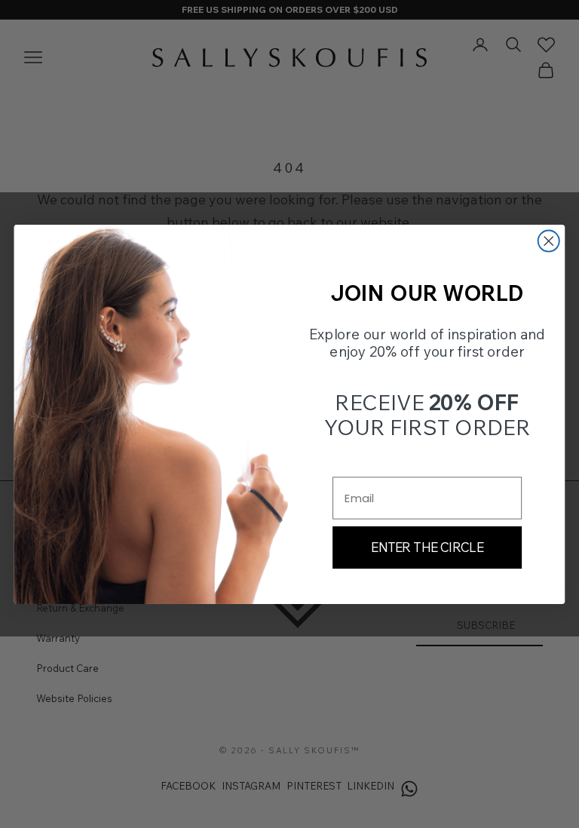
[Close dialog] (548, 240)
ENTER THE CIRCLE (427, 546)
